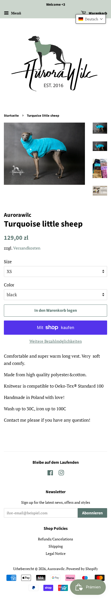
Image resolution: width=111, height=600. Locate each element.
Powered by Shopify (82, 568)
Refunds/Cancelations (55, 539)
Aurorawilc (56, 568)
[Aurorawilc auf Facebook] (50, 473)
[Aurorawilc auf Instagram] (61, 473)
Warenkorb (97, 13)
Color (9, 285)
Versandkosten (27, 248)
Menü (15, 13)
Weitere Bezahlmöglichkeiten (55, 341)
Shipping (56, 546)
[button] (91, 18)
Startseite (11, 115)
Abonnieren (92, 513)
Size (8, 262)
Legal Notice (56, 553)
